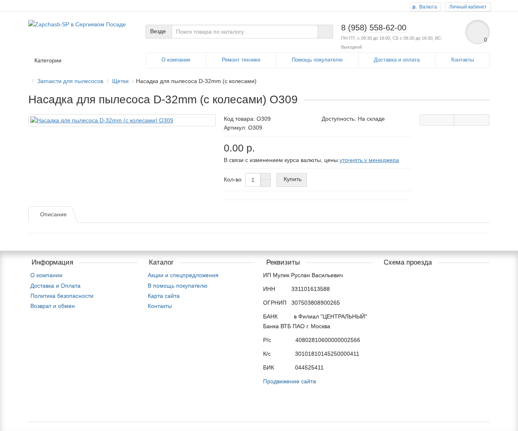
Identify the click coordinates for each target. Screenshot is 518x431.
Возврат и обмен (52, 306)
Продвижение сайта (289, 381)
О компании (175, 60)
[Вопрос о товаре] (437, 120)
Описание (53, 214)
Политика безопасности (61, 295)
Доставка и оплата (397, 60)
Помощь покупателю (317, 60)
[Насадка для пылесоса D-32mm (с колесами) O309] (122, 120)
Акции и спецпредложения (183, 275)
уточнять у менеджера (369, 160)
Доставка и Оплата (55, 285)
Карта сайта (164, 295)
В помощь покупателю (178, 285)
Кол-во (233, 179)
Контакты (462, 60)
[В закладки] (471, 120)
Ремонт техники (241, 60)
